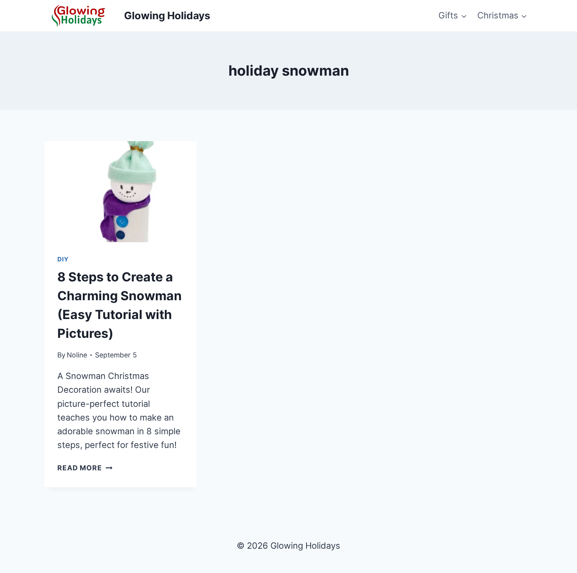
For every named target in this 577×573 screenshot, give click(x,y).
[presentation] (121, 191)
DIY (62, 259)
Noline (77, 355)
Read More (84, 468)
